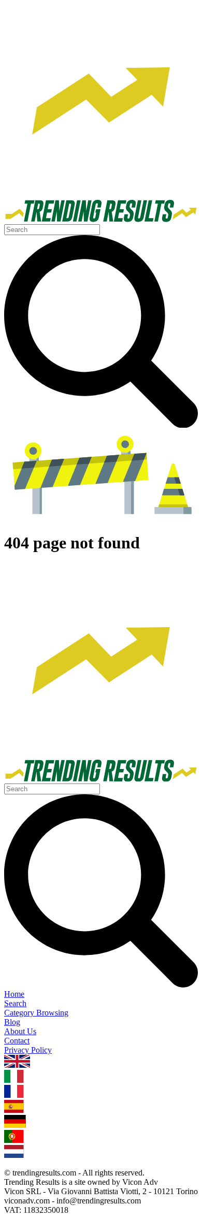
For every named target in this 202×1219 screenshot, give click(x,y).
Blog (12, 1022)
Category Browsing (36, 1012)
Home (14, 994)
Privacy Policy (28, 1050)
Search (15, 1003)
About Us (20, 1031)
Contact (17, 1040)
